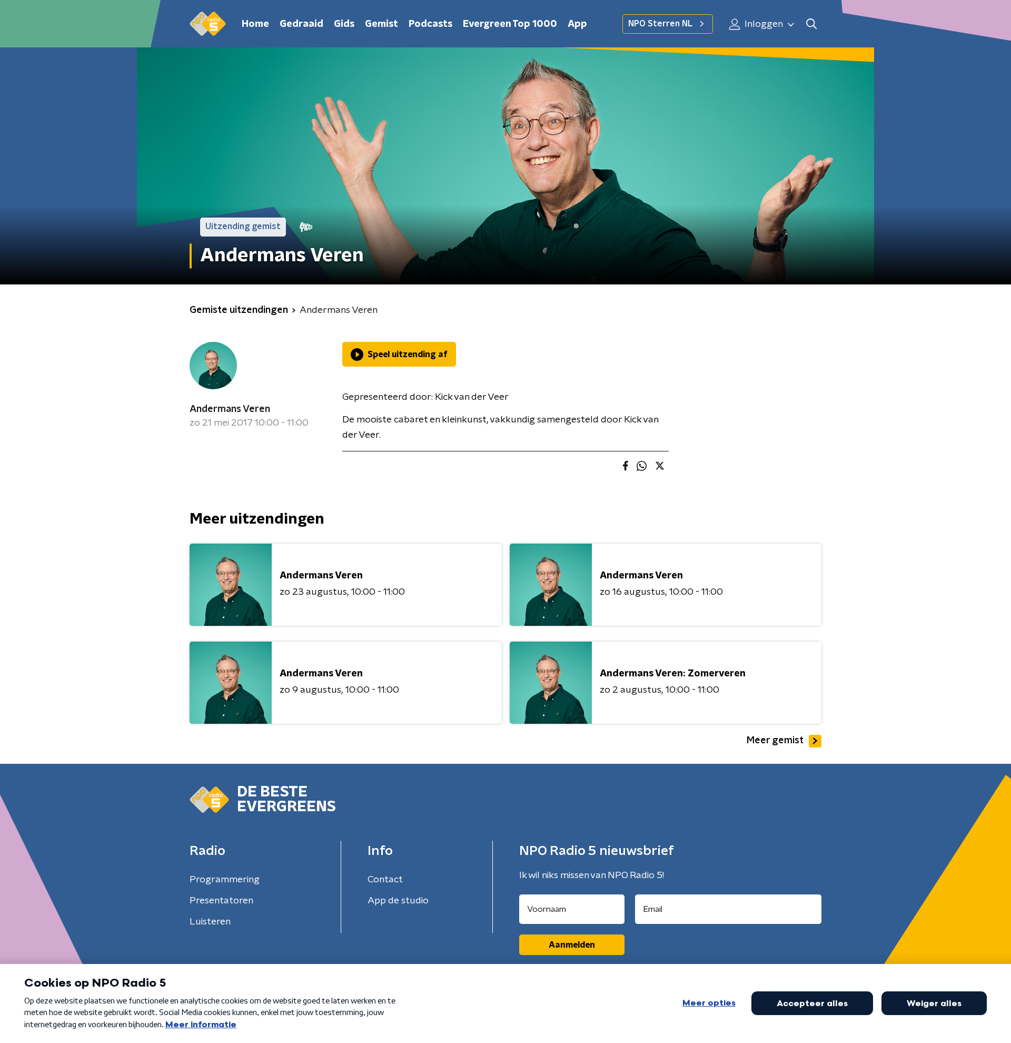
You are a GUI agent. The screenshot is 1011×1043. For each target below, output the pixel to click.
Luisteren (210, 922)
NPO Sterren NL (660, 23)
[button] (811, 24)
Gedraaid (301, 24)
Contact (385, 879)
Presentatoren (221, 901)
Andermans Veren (230, 409)
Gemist (381, 24)
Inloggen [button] (762, 24)
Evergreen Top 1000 (510, 24)
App (577, 24)
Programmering (225, 879)
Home (255, 24)
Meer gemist (775, 740)
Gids (344, 24)
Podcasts (430, 24)
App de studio (398, 901)
